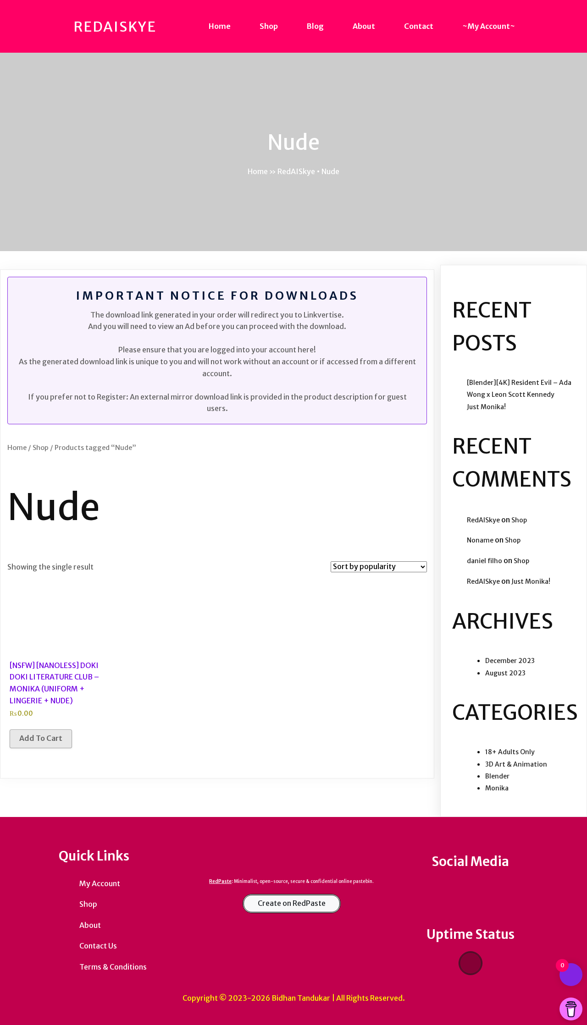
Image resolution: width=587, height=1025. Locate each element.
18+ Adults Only (510, 752)
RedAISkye (483, 520)
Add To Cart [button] (40, 738)
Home (258, 171)
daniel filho (484, 561)
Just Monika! (486, 407)
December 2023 (510, 661)
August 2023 (505, 673)
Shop (41, 448)
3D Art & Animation (516, 764)
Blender (497, 776)
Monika (497, 788)
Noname (480, 540)
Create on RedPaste (292, 903)
